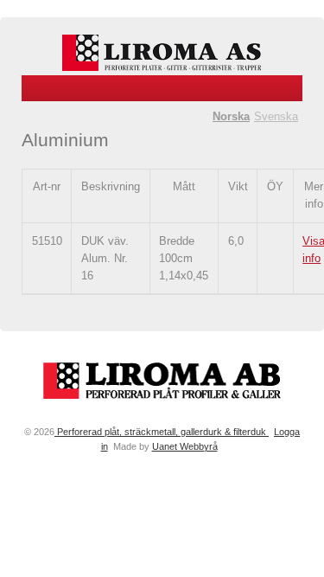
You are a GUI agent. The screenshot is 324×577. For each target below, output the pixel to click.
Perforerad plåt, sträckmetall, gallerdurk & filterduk (161, 431)
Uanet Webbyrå (185, 446)
